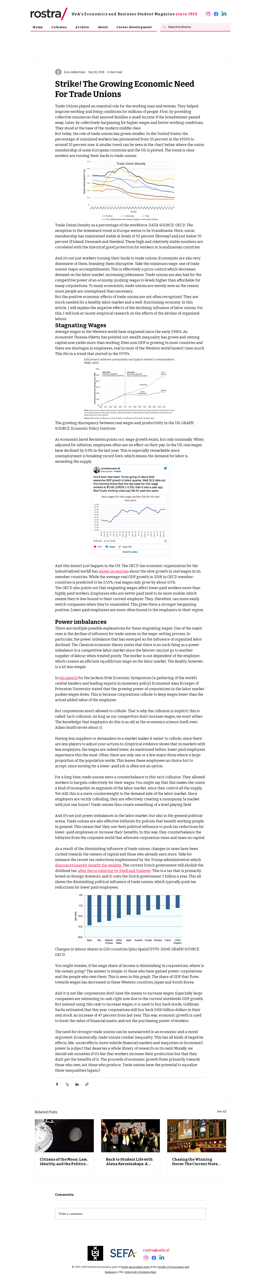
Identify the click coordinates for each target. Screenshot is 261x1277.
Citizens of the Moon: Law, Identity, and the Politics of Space (63, 1161)
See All (221, 1111)
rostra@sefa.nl (156, 1250)
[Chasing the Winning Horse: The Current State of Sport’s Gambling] (196, 1135)
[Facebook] (216, 14)
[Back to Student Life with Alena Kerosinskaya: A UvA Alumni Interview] (130, 1135)
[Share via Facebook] (57, 1084)
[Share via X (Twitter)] (67, 1084)
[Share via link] (87, 1084)
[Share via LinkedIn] (77, 1084)
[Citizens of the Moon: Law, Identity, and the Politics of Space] (64, 1135)
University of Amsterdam (140, 1272)
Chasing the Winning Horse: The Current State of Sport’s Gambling (195, 1161)
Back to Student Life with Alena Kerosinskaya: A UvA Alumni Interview (129, 1161)
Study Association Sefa (135, 1266)
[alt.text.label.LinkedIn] (224, 14)
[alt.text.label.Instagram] (208, 14)
